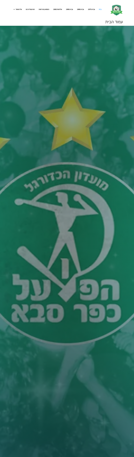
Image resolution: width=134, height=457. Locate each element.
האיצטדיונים (30, 9)
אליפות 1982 (57, 9)
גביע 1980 (80, 9)
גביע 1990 (69, 9)
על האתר (19, 9)
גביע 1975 (91, 9)
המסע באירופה (44, 9)
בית (100, 9)
